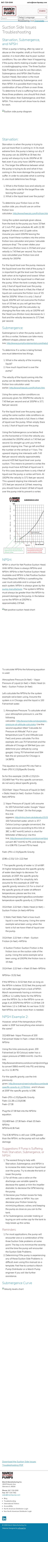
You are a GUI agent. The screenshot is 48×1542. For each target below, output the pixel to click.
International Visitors (11, 1503)
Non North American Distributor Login (18, 1511)
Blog (5, 1498)
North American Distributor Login (16, 1509)
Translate (39, 20)
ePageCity (22, 1528)
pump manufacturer (12, 589)
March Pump (9, 11)
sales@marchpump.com (37, 2)
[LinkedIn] (4, 1518)
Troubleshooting (10, 1501)
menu (43, 11)
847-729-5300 (7, 2)
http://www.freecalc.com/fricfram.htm (27, 387)
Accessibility (8, 1506)
